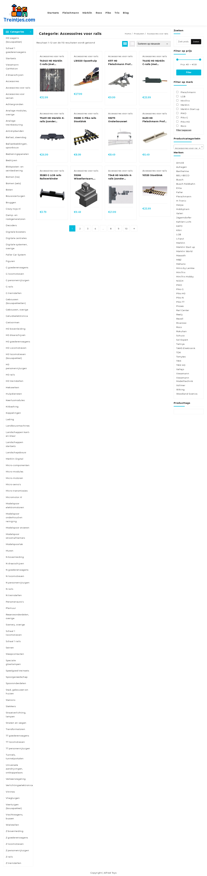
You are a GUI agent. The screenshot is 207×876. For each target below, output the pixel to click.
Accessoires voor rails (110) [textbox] (189, 148)
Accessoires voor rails (18, 87)
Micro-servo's (13, 484)
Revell (179, 318)
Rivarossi (181, 323)
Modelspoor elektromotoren (15, 505)
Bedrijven (11, 160)
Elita (179, 188)
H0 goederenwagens (18, 341)
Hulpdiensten (14, 393)
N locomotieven (15, 576)
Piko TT (180, 302)
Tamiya (180, 344)
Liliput (180, 238)
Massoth (181, 255)
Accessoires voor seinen (15, 96)
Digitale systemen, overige (17, 246)
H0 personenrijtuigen (16, 366)
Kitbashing (12, 406)
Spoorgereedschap (17, 677)
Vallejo (180, 369)
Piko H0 (180, 293)
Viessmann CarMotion (12, 66)
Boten (9, 189)
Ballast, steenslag (16, 137)
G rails (9, 286)
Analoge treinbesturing (14, 122)
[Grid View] (125, 44)
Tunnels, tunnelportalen (15, 756)
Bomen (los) (13, 177)
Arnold (180, 162)
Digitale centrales (16, 238)
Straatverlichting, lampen (16, 714)
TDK (178, 352)
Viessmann (182, 373)
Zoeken (196, 42)
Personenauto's (15, 601)
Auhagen (181, 167)
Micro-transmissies (17, 490)
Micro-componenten (18, 465)
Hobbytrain (183, 209)
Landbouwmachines (18, 425)
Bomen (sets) (13, 183)
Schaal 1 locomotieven (14, 633)
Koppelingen (13, 413)
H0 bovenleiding (16, 328)
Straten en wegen (16, 723)
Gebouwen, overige (17, 309)
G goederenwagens (17, 267)
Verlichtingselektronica (19, 785)
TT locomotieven (15, 742)
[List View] (132, 44)
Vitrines (10, 791)
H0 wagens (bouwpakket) (14, 40)
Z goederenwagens (17, 837)
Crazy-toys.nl (13, 208)
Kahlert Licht (183, 221)
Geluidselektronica (17, 316)
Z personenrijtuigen (17, 850)
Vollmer (180, 385)
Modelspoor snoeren (17, 527)
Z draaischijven (15, 75)
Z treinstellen (13, 863)
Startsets (11, 58)
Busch (180, 179)
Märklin (180, 243)
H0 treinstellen (14, 381)
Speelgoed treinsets (17, 670)
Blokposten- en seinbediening (15, 168)
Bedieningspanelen (17, 154)
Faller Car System (16, 254)
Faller (179, 192)
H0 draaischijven (16, 335)
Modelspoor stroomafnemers (15, 536)
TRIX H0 (180, 365)
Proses (180, 306)
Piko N (180, 297)
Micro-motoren (14, 478)
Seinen (10, 647)
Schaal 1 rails (13, 641)
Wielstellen (12, 824)
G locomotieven (15, 273)
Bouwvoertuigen (15, 196)
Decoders (11, 225)
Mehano (181, 264)
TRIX (178, 361)
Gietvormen (13, 322)
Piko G (180, 289)
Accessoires (12, 81)
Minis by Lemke (185, 268)
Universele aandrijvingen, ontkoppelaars (14, 769)
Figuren (10, 261)
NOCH (180, 280)
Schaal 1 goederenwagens (16, 50)
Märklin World (184, 251)
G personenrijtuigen (17, 280)
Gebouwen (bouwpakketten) (16, 301)
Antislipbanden (15, 131)
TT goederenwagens (17, 735)
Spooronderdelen (16, 683)
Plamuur (11, 608)
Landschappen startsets (14, 444)
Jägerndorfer (183, 217)
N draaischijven (15, 563)
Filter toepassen (183, 130)
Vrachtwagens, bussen (14, 816)
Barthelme (182, 171)
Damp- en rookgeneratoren (16, 217)
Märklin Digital (14, 458)
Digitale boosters (16, 232)
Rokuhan (181, 331)
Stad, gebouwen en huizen (17, 691)
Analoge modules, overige (16, 112)
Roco (179, 327)
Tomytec (181, 356)
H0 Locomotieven (16, 348)
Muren (9, 550)
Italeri (179, 213)
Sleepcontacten (15, 654)
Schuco (180, 335)
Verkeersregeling (16, 779)
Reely (179, 314)
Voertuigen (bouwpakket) (14, 806)
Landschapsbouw (16, 452)
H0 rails (10, 374)
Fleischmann (183, 196)
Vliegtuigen (13, 798)
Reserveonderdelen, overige (17, 616)
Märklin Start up (185, 247)
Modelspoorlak (14, 544)
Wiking (180, 389)
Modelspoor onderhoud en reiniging (14, 517)
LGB (178, 234)
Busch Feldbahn (185, 184)
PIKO (179, 285)
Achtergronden (14, 104)
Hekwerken (12, 387)
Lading (10, 419)
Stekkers (11, 706)
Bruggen (11, 202)
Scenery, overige (15, 624)
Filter (188, 72)
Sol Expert (182, 339)
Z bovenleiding (14, 831)
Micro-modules (14, 471)
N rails (9, 589)
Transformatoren (15, 729)
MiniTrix (180, 272)
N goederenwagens (17, 569)
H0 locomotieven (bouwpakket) (16, 356)
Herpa (180, 205)
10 (126, 228)
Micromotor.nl (14, 497)
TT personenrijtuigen (18, 748)
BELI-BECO (182, 175)
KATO (179, 226)
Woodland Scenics (186, 393)
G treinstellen (14, 293)
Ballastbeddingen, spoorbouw (16, 145)
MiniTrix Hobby (185, 276)
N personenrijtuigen (17, 582)
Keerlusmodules (15, 400)
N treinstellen (14, 595)
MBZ (178, 259)
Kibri (179, 230)
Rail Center (182, 310)
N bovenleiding (15, 557)
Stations (10, 700)
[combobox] (189, 147)
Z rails (9, 856)
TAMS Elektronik (185, 348)
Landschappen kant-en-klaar (18, 434)
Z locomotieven (15, 844)
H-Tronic (181, 200)
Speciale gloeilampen (13, 662)
